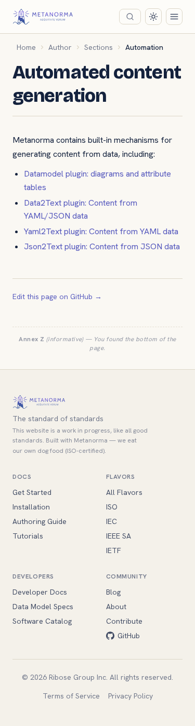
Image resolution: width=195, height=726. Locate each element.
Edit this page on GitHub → (57, 296)
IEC (111, 521)
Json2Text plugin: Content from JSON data (102, 246)
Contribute (124, 621)
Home (26, 47)
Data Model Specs (42, 606)
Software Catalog (42, 621)
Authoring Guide (39, 521)
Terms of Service (71, 696)
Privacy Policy (130, 696)
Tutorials (27, 536)
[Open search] (130, 16)
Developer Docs (39, 592)
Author (60, 47)
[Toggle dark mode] (153, 16)
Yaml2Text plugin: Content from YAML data (101, 231)
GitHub (129, 635)
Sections (98, 47)
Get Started (31, 492)
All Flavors (124, 492)
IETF (113, 550)
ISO (112, 507)
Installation (31, 507)
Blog (113, 592)
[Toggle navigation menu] (174, 16)
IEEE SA (118, 536)
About (116, 606)
